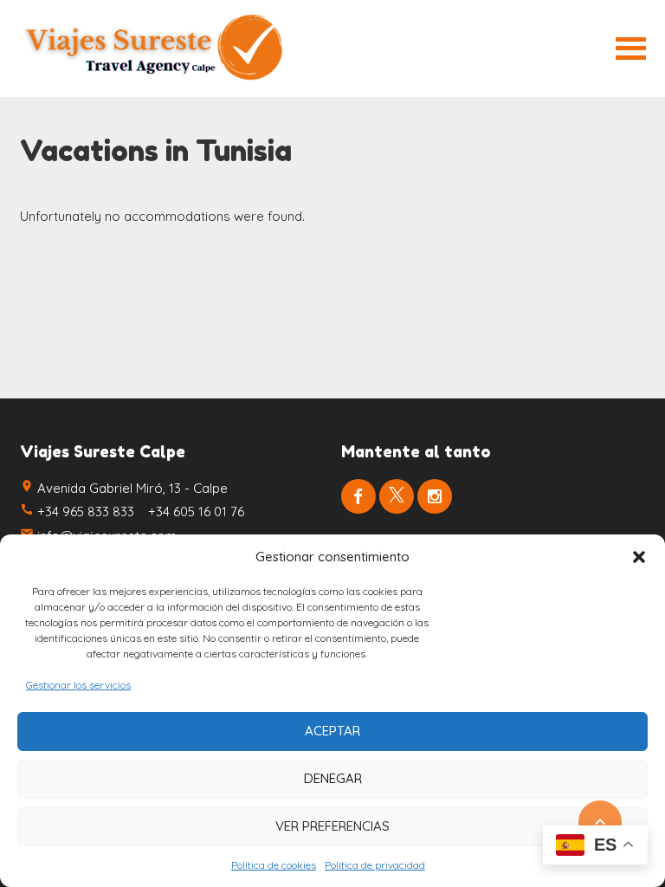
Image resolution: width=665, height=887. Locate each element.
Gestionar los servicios (78, 684)
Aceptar (332, 730)
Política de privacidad (375, 864)
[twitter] (396, 496)
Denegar (333, 778)
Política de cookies (273, 864)
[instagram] (434, 496)
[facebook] (358, 496)
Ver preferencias (332, 826)
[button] (639, 557)
